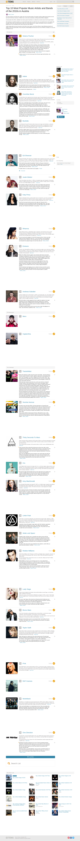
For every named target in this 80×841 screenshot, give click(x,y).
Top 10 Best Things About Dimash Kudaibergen (65, 811)
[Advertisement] (30, 65)
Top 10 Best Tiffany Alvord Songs (42, 811)
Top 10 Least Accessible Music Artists (20, 811)
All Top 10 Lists (8, 5)
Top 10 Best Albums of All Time (20, 782)
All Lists (24, 1)
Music (13, 5)
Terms (16, 837)
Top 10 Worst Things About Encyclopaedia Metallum (19, 804)
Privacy (19, 837)
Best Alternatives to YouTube (62, 23)
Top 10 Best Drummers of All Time (65, 790)
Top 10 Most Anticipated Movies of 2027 (65, 13)
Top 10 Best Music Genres (42, 796)
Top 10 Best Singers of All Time (65, 776)
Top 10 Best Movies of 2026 (62, 8)
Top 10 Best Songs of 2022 (19, 777)
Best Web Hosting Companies (63, 25)
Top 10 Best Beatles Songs (19, 789)
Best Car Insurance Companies (63, 15)
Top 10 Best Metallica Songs (19, 796)
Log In (51, 1)
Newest (28, 1)
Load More (30, 756)
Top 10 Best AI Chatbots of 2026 (63, 11)
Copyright (22, 837)
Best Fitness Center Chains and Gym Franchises (64, 18)
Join (54, 1)
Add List (33, 1)
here (61, 164)
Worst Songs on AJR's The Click (65, 804)
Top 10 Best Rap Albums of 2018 (42, 804)
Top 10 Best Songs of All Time (43, 775)
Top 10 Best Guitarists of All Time (65, 783)
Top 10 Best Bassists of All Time (43, 789)
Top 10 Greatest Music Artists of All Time (43, 783)
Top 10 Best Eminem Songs (65, 796)
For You (38, 1)
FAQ (25, 837)
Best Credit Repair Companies (63, 21)
